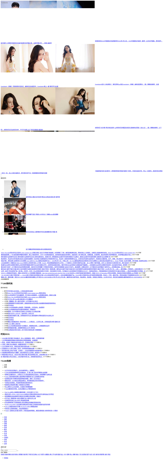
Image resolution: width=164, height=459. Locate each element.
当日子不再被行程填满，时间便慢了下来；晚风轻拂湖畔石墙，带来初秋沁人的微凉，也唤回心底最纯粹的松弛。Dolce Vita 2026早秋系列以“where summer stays (108, 258)
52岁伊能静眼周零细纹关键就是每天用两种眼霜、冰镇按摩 (20, 373)
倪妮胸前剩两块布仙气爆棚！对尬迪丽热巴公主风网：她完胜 (20, 385)
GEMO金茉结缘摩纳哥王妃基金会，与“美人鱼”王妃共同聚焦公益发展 (26, 405)
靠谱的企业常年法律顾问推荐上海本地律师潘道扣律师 (17, 297)
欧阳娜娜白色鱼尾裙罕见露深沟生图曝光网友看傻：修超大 (23, 429)
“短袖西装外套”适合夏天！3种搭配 (105, 171)
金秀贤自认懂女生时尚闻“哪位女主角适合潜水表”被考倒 (43, 197)
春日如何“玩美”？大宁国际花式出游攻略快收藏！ (16, 299)
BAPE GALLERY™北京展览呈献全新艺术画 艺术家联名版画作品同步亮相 (27, 437)
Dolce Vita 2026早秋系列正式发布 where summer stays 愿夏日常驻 (41, 258)
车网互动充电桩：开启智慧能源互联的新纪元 (18, 415)
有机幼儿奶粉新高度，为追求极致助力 (16, 441)
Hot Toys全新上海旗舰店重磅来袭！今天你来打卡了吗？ (22, 425)
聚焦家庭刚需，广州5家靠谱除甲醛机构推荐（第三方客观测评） (41, 273)
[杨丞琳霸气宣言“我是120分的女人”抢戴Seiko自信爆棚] (15, 214)
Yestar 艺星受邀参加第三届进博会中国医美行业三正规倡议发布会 (24, 409)
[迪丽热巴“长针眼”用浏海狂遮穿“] (48, 127)
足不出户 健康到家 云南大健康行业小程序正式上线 (20, 431)
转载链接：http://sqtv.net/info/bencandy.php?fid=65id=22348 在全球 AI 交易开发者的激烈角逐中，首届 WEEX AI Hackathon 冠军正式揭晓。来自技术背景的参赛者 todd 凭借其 (87, 305)
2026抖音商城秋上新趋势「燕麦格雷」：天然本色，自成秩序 (26, 340)
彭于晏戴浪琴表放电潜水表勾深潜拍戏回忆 (39, 249)
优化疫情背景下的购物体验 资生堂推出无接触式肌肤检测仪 (23, 435)
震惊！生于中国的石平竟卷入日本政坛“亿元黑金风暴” (24, 344)
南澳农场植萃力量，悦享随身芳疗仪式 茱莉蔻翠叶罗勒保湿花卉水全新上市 (31, 348)
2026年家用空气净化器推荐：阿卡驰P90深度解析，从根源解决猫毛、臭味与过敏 (32, 327)
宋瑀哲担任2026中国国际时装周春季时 (106, 41)
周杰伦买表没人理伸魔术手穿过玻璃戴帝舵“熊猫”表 (41, 232)
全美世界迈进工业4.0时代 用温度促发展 (17, 433)
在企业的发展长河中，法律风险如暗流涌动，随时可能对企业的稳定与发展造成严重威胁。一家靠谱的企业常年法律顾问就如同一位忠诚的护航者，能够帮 (80, 297)
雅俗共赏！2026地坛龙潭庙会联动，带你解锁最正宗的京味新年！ (25, 413)
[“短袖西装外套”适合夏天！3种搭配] (48, 171)
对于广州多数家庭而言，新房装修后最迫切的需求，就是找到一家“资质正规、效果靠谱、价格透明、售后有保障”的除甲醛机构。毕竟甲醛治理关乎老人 (106, 273)
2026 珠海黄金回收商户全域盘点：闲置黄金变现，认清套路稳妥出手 (29, 358)
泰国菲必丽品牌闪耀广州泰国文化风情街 (17, 417)
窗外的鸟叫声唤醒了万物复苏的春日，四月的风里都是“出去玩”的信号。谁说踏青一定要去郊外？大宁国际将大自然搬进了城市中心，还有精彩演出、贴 (77, 299)
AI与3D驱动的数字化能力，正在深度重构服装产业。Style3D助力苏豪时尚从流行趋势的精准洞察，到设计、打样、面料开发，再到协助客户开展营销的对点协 (91, 307)
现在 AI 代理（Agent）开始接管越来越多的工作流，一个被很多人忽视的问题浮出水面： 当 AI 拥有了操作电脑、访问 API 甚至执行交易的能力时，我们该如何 (81, 295)
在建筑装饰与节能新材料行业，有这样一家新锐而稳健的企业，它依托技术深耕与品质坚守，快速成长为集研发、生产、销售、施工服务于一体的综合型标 (86, 291)
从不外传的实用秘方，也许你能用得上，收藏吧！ (20, 403)
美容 (5, 458)
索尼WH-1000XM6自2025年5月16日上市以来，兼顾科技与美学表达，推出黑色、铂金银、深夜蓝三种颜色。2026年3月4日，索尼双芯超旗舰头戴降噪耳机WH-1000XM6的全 (90, 310)
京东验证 (11, 338)
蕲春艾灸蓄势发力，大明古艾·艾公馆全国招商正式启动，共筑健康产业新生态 (28, 407)
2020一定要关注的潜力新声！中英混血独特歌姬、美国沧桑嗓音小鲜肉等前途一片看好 (32, 443)
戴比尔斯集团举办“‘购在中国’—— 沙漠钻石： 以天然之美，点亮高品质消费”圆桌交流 (34, 354)
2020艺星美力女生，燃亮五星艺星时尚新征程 (15, 379)
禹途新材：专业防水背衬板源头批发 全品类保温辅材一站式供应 (20, 291)
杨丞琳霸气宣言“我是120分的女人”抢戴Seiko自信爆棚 (42, 214)
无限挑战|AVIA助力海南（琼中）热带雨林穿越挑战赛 (18, 381)
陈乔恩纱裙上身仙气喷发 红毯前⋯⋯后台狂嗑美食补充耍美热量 (22, 383)
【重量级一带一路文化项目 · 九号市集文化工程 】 (23, 334)
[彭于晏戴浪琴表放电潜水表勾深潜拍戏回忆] (15, 249)
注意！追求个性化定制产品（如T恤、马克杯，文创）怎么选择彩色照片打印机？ (25, 303)
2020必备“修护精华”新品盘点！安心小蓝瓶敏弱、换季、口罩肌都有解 (23, 371)
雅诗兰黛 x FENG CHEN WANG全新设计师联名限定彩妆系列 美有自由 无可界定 (29, 427)
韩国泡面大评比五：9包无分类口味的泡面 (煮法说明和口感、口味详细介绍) (25, 387)
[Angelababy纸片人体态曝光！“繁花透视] (48, 84)
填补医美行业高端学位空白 (21, 289)
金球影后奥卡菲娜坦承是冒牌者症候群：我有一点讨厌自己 (23, 411)
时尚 (5, 449)
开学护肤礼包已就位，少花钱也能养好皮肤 (20, 323)
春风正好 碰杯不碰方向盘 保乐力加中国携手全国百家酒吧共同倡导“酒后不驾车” (25, 301)
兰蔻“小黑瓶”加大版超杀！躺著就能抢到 (14, 377)
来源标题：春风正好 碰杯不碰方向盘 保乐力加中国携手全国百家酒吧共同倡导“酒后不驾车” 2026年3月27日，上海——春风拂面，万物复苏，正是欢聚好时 (96, 301)
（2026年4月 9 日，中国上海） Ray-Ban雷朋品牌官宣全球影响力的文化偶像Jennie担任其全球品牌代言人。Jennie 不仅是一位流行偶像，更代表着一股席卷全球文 (99, 293)
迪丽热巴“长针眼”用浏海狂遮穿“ (105, 127)
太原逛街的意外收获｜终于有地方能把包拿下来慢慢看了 (25, 362)
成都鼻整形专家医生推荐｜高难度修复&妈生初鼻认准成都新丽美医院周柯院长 (32, 336)
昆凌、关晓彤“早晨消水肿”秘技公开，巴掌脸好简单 (17, 375)
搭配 (5, 451)
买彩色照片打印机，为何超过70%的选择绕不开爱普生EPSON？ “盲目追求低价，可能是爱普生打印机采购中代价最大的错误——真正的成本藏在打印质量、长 (97, 303)
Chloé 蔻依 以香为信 (14, 356)
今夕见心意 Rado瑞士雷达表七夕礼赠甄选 (20, 332)
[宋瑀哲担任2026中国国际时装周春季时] (48, 41)
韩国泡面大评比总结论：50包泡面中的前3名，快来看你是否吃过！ (23, 389)
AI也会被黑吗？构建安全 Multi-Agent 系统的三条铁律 (17, 295)
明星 (5, 456)
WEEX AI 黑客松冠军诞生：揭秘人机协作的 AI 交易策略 (18, 305)
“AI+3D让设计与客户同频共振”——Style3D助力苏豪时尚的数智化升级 (22, 307)
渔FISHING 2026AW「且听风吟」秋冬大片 (21, 346)
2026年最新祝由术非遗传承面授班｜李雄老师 (22, 342)
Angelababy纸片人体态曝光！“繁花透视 (106, 84)
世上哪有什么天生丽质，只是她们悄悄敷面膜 (18, 419)
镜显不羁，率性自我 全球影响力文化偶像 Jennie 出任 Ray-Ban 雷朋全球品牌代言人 (26, 293)
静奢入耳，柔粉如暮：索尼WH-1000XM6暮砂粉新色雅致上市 (19, 310)
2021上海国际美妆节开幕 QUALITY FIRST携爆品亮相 (21, 439)
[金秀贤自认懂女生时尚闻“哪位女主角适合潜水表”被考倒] (15, 197)
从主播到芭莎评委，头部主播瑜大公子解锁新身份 (21, 421)
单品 (5, 453)
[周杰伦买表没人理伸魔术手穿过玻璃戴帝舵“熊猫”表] (15, 232)
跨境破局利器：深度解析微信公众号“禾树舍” (21, 360)
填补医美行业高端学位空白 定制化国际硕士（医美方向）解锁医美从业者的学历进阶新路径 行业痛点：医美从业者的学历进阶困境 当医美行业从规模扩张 (75, 289)
